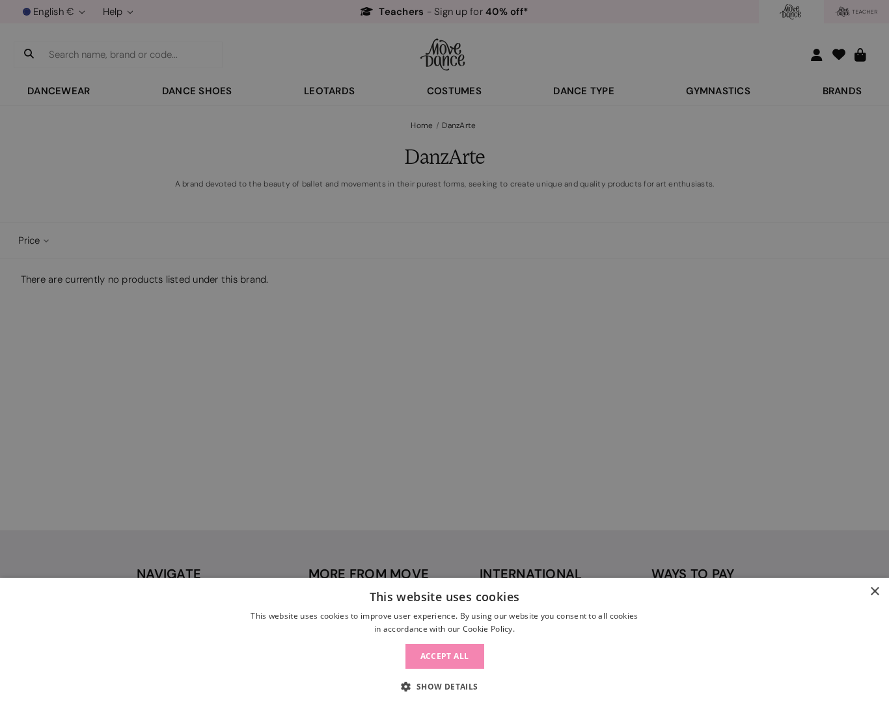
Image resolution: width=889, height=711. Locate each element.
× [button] (874, 592)
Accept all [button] (444, 656)
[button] (444, 687)
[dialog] (444, 644)
